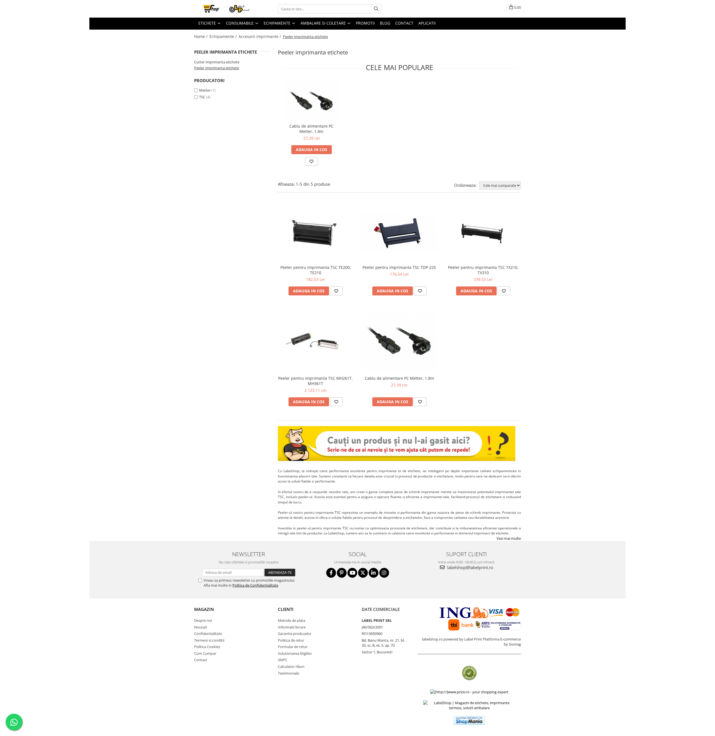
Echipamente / (223, 36)
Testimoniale (288, 673)
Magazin (204, 609)
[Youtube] (352, 573)
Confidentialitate (208, 633)
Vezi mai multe (509, 538)
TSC (202, 96)
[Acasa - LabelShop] (222, 8)
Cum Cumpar (205, 653)
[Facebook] (331, 573)
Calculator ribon (291, 666)
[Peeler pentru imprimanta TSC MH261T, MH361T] (316, 341)
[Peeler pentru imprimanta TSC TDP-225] (399, 233)
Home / (201, 36)
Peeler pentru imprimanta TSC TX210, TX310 (483, 270)
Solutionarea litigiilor (295, 653)
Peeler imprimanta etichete (216, 67)
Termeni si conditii (209, 640)
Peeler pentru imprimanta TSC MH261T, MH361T (315, 381)
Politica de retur (291, 640)
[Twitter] (363, 573)
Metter (205, 90)
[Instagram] (384, 573)
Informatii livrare (292, 627)
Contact (200, 659)
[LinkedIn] (373, 573)
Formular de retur (293, 646)
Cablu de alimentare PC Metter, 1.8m (311, 128)
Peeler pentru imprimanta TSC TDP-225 (399, 267)
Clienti (286, 609)
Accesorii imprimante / (260, 36)
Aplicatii (427, 23)
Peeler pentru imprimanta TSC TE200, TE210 (315, 270)
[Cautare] (376, 8)
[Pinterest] (342, 573)
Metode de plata (291, 620)
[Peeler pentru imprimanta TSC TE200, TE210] (316, 233)
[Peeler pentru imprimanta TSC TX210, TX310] (483, 233)
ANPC (282, 659)
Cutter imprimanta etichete (216, 61)
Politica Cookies (207, 646)
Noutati (200, 627)
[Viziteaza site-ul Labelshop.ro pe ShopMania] (469, 720)
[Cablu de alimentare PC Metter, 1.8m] (311, 101)
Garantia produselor (294, 633)
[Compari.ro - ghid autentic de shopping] (469, 673)
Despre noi (203, 620)
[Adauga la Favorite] (311, 161)
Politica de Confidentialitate (255, 585)
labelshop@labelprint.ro (469, 567)
